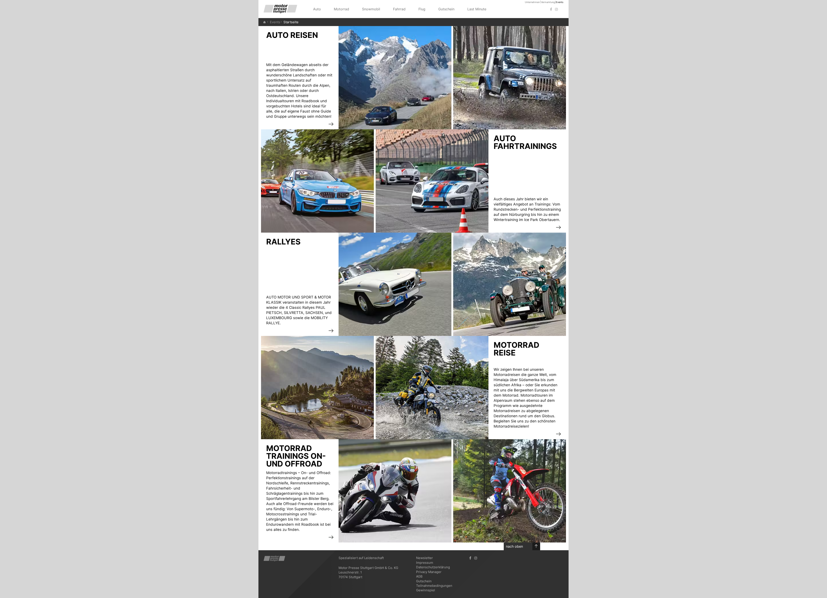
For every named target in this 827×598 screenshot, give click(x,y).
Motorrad (341, 9)
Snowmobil (371, 9)
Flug (421, 9)
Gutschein (446, 9)
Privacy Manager (428, 572)
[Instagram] (556, 9)
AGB (419, 576)
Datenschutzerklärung (433, 567)
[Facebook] (551, 9)
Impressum (424, 563)
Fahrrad (399, 9)
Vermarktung (548, 2)
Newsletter (424, 558)
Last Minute (476, 9)
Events (559, 2)
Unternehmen (532, 2)
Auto (317, 9)
